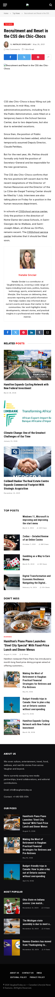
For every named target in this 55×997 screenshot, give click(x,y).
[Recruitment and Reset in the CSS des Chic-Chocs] (27, 79)
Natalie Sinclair (22, 44)
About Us (14, 973)
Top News (9, 24)
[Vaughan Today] (27, 5)
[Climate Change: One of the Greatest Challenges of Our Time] (27, 413)
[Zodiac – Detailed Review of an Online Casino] (12, 542)
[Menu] (5, 5)
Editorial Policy (18, 977)
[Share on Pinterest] (38, 57)
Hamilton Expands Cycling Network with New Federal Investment (36, 724)
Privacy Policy (37, 977)
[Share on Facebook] (10, 57)
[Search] (50, 5)
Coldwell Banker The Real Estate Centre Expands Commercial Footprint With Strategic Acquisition (26, 484)
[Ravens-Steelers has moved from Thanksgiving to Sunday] (12, 948)
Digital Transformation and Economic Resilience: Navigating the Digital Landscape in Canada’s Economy (37, 583)
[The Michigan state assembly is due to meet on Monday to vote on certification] (12, 927)
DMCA (39, 973)
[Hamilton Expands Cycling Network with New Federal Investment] (27, 365)
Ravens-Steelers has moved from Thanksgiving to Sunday (37, 945)
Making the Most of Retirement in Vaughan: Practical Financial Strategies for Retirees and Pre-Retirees (37, 680)
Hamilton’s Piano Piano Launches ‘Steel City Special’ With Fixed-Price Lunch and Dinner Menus (26, 645)
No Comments (13, 49)
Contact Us (27, 973)
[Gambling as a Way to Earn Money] (12, 562)
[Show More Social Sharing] (48, 57)
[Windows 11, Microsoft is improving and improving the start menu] (12, 523)
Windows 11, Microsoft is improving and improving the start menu (36, 520)
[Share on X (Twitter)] (24, 57)
